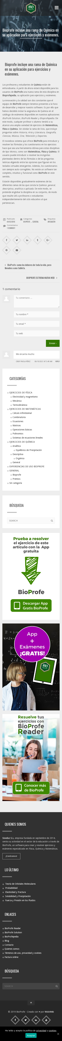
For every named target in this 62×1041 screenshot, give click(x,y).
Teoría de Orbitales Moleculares (20, 884)
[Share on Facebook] (6, 240)
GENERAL (35, 221)
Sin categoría (15, 483)
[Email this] (16, 250)
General (16, 462)
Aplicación (51, 221)
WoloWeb (49, 1011)
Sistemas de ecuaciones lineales (28, 437)
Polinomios (18, 433)
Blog (7, 940)
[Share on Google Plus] (47, 240)
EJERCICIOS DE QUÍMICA (22, 442)
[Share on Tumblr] (37, 240)
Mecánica (17, 400)
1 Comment (11, 228)
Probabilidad (11, 888)
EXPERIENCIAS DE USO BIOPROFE (26, 466)
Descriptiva (18, 454)
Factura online (11, 957)
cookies (52, 1030)
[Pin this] (6, 250)
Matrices (17, 425)
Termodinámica (20, 405)
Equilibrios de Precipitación (29, 450)
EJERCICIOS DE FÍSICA (20, 392)
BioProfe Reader (13, 928)
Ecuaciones (18, 421)
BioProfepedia (11, 936)
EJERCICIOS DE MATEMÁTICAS (25, 409)
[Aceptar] (58, 1033)
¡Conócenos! (11, 856)
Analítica (17, 446)
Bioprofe (26, 221)
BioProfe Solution (13, 932)
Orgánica (20, 458)
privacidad (41, 1030)
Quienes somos (12, 949)
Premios (16, 478)
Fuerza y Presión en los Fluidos (20, 900)
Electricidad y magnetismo (25, 396)
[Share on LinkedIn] (27, 240)
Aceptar (31, 1035)
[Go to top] (31, 1002)
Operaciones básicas (22, 429)
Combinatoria (19, 417)
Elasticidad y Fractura (15, 892)
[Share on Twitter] (16, 240)
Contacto (9, 944)
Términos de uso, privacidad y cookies (23, 953)
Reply (57, 361)
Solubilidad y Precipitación (18, 896)
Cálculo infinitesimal (22, 413)
